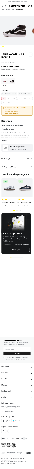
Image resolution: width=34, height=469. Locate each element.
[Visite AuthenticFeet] (11, 453)
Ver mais (4, 140)
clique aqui (16, 113)
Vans (13, 9)
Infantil (8, 9)
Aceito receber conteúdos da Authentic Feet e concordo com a (17, 358)
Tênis (2, 9)
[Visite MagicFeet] (21, 453)
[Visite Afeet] (3, 453)
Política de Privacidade (19, 359)
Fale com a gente (7, 403)
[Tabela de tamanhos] (25, 93)
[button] (6, 6)
